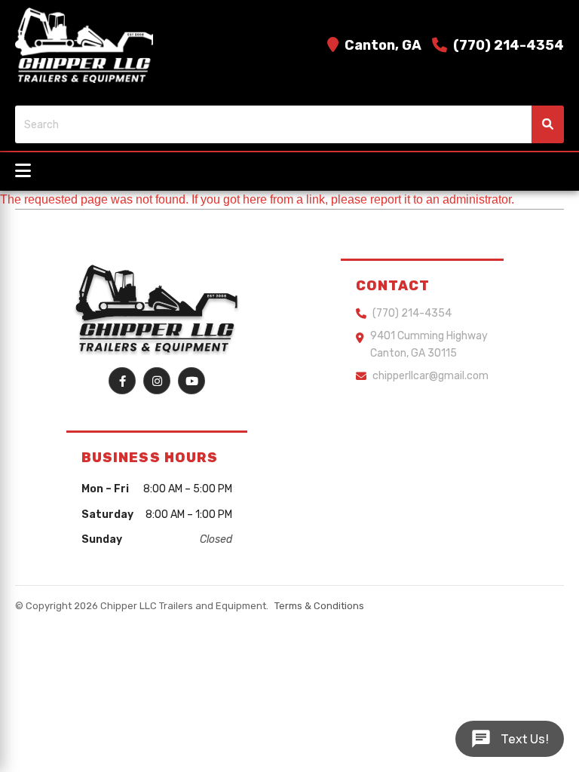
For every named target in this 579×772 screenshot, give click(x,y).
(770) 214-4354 (508, 45)
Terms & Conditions (319, 605)
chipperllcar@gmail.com (430, 375)
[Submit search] (548, 124)
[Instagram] (156, 380)
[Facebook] (122, 380)
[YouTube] (191, 380)
